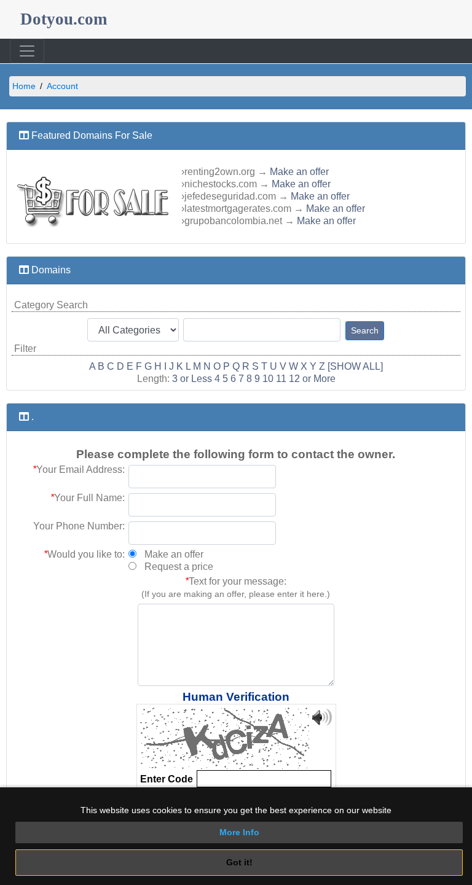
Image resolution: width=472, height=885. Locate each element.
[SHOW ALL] (355, 366)
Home (24, 86)
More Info (239, 832)
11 (281, 378)
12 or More (312, 378)
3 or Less (192, 378)
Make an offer (299, 171)
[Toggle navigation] (27, 51)
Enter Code (166, 779)
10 (267, 378)
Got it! (239, 862)
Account (62, 86)
